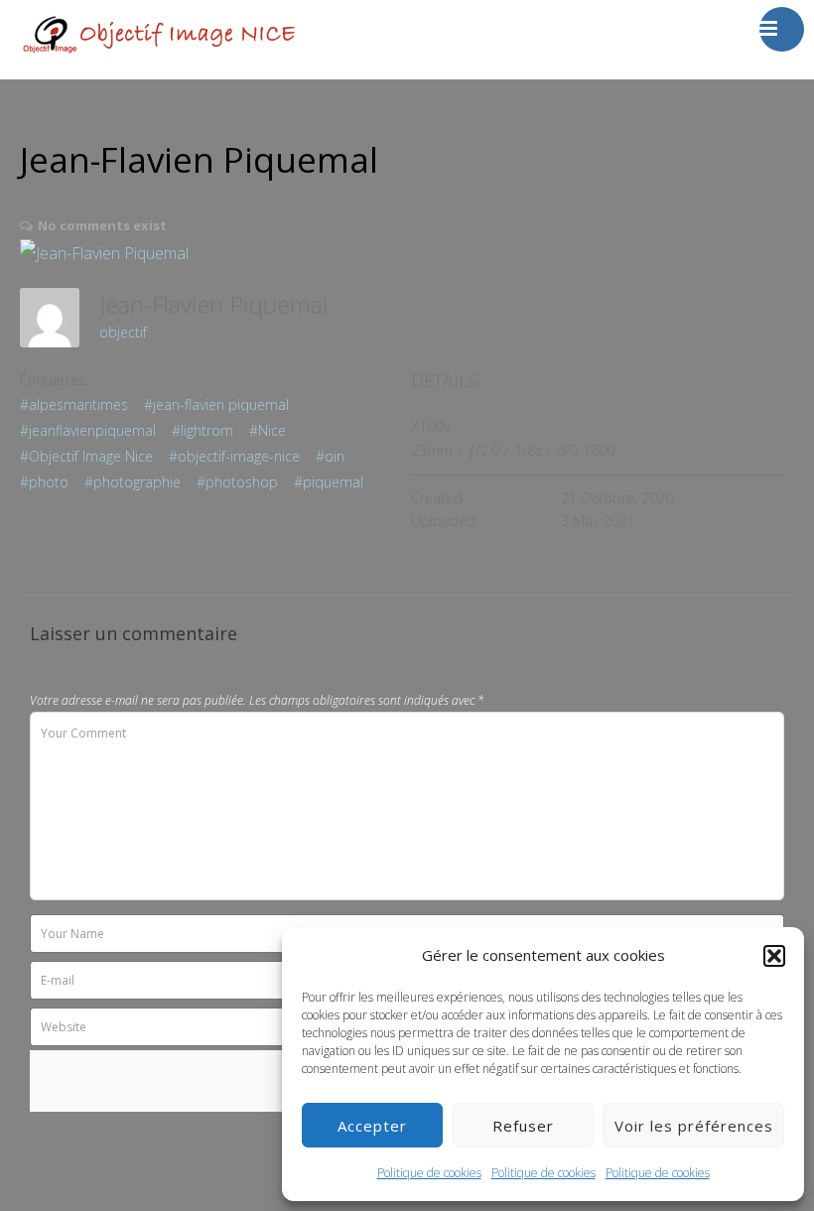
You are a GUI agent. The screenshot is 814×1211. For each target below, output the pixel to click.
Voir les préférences (693, 1126)
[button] (774, 956)
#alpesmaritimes (74, 404)
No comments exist (102, 225)
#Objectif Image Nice (86, 456)
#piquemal (328, 481)
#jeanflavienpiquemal (88, 430)
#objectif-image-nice (234, 456)
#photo (44, 481)
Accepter (372, 1126)
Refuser (523, 1126)
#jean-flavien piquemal (216, 404)
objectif (123, 332)
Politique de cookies (429, 1172)
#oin (330, 456)
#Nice (267, 430)
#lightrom (202, 430)
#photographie (132, 481)
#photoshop (237, 481)
